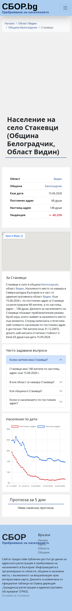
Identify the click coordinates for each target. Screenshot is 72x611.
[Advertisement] (36, 71)
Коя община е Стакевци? (26, 391)
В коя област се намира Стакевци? (32, 382)
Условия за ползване (15, 595)
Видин (58, 179)
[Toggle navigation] (65, 8)
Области (43, 548)
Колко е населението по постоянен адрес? (33, 401)
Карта (42, 544)
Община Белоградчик (22, 27)
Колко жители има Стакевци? (29, 360)
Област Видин (27, 23)
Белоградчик (53, 186)
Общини (43, 552)
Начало (10, 23)
